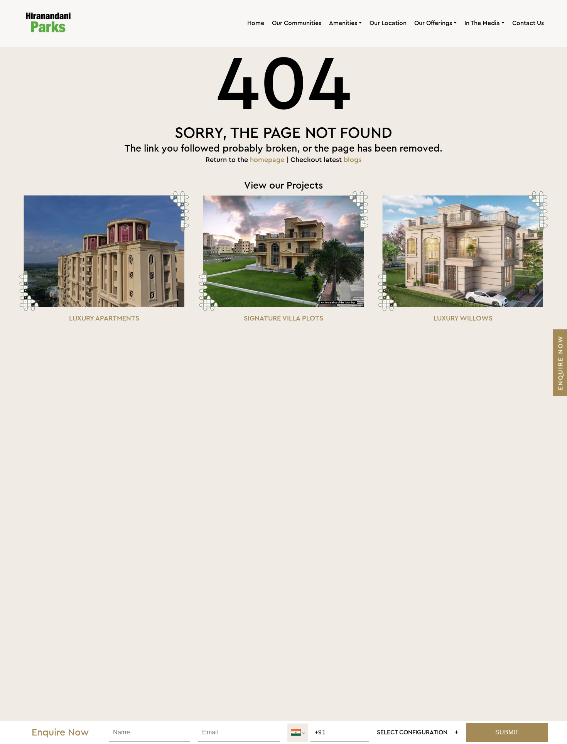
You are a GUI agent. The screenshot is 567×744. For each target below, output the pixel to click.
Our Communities (296, 23)
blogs (352, 159)
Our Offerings (433, 23)
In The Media (482, 23)
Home (255, 23)
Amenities (343, 23)
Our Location (388, 23)
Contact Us (528, 23)
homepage (267, 159)
